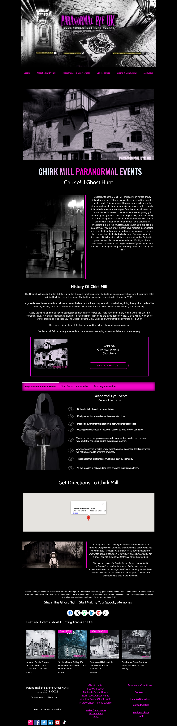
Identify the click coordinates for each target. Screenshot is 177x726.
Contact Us (141, 692)
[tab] (40, 386)
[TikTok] (64, 722)
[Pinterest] (98, 613)
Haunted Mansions (140, 699)
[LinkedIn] (91, 613)
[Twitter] (44, 722)
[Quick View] (40, 644)
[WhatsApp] (84, 613)
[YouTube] (57, 722)
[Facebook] (70, 613)
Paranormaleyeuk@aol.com (44, 697)
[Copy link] (105, 613)
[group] (88, 652)
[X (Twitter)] (77, 613)
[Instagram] (30, 722)
